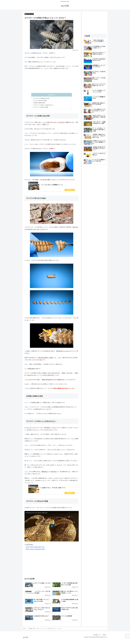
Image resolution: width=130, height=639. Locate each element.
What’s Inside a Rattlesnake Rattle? (35, 549)
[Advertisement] (52, 81)
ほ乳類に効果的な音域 (39, 102)
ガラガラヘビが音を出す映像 (41, 107)
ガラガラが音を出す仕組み (40, 100)
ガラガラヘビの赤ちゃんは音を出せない (43, 105)
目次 (49, 94)
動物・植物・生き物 (29, 13)
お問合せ (104, 634)
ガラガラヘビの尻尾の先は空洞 (41, 98)
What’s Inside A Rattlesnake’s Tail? (35, 547)
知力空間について (97, 634)
